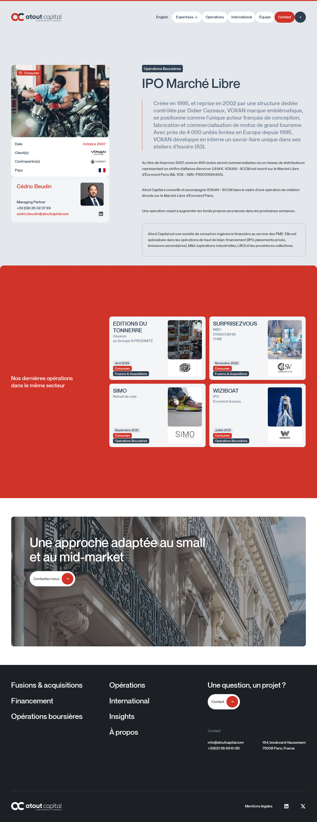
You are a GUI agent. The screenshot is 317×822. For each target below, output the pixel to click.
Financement (32, 700)
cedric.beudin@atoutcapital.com (43, 214)
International (129, 700)
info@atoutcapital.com (226, 742)
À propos (123, 731)
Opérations (127, 684)
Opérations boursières (47, 716)
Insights (122, 716)
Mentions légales (258, 806)
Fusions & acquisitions (47, 684)
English (162, 17)
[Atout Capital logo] (36, 17)
